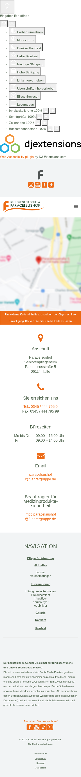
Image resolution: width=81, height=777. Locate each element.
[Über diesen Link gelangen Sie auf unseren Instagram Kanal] (30, 185)
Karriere (40, 620)
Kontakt (40, 628)
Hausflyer (40, 598)
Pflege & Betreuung (40, 558)
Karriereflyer (40, 602)
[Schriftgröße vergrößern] (46, 117)
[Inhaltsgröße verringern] (46, 111)
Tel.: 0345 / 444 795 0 (40, 407)
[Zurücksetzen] (4, 23)
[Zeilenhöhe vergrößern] (44, 123)
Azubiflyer (40, 605)
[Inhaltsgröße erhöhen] (53, 111)
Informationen (40, 584)
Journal (40, 572)
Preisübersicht (40, 595)
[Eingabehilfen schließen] (12, 24)
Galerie (40, 612)
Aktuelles (40, 565)
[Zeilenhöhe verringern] (38, 123)
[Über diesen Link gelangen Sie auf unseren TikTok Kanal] (50, 185)
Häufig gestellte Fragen (40, 591)
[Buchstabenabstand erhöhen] (57, 129)
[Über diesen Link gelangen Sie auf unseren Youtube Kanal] (37, 185)
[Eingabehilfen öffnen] (7, 6)
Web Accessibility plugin (17, 156)
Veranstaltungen (40, 576)
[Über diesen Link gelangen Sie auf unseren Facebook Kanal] (43, 185)
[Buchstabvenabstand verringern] (50, 129)
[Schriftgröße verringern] (39, 117)
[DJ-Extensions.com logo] (40, 152)
